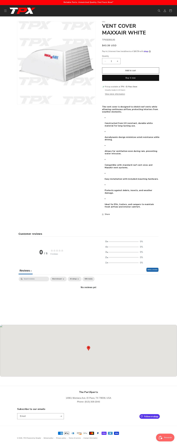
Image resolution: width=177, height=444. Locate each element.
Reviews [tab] (26, 270)
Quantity (105, 56)
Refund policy (48, 438)
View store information (115, 94)
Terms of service (75, 438)
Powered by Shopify (34, 438)
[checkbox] (89, 279)
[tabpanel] (88, 296)
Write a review (152, 270)
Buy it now (131, 78)
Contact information (90, 438)
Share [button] (107, 214)
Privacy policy (61, 438)
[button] (5, 11)
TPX (24, 438)
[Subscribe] (61, 416)
